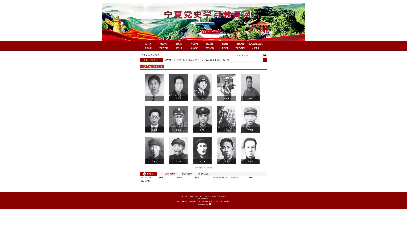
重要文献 (225, 44)
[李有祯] (250, 166)
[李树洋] (154, 166)
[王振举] (178, 135)
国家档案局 (234, 178)
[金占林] (226, 103)
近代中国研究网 (146, 181)
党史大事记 (163, 48)
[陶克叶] (202, 135)
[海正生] (154, 135)
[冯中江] (250, 135)
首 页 (148, 44)
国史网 (251, 178)
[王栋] (226, 166)
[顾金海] (226, 135)
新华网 (161, 178)
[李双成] (154, 103)
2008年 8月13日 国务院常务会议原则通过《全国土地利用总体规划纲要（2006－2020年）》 (197, 60)
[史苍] (250, 103)
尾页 (211, 167)
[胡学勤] (202, 103)
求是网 (197, 178)
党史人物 (179, 48)
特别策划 (194, 44)
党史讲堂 (225, 48)
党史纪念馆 (209, 48)
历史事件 (255, 48)
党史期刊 (240, 44)
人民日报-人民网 (146, 178)
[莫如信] (178, 166)
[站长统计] (210, 204)
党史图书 (148, 48)
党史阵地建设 (240, 48)
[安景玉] (178, 103)
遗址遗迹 (194, 48)
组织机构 (163, 44)
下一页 (207, 167)
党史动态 (179, 44)
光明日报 (180, 178)
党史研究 (209, 44)
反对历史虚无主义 (256, 44)
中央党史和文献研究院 (220, 178)
